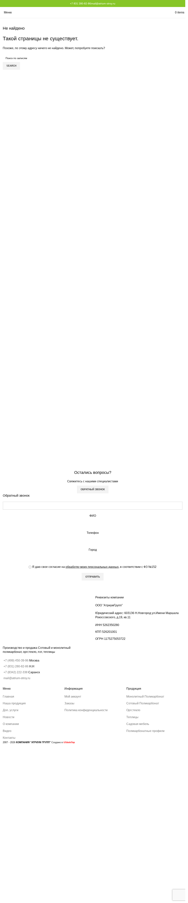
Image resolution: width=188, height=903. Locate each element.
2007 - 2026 (27, 742)
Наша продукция (14, 703)
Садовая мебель (137, 723)
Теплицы (132, 717)
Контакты (9, 737)
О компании (11, 723)
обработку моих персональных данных (92, 566)
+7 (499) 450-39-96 (16, 660)
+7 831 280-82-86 (80, 3)
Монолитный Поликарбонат (145, 696)
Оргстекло (133, 710)
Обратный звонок (93, 489)
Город (93, 549)
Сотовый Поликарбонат (142, 703)
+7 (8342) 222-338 (15, 672)
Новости (8, 717)
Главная (8, 696)
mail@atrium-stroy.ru (103, 3)
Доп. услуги (10, 710)
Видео (7, 730)
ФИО (92, 515)
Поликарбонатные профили (145, 730)
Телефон (93, 532)
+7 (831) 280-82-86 (15, 666)
